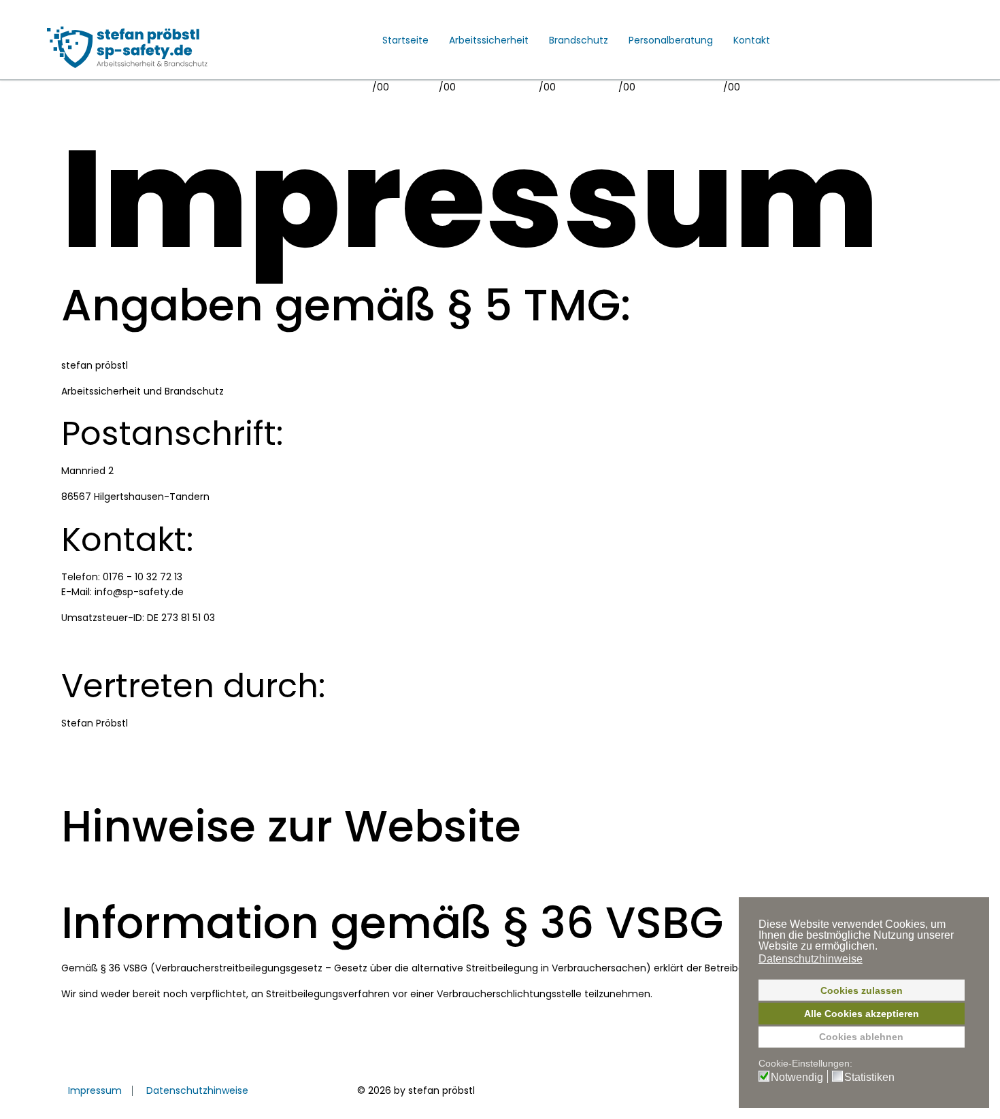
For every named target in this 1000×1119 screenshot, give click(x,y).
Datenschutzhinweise (197, 1090)
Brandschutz (578, 40)
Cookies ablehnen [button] (861, 1036)
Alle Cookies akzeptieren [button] (861, 1013)
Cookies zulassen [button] (861, 990)
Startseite (405, 40)
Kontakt (751, 40)
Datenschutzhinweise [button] (811, 959)
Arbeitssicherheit (489, 40)
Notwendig (797, 1077)
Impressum (95, 1090)
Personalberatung (671, 40)
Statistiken (869, 1077)
